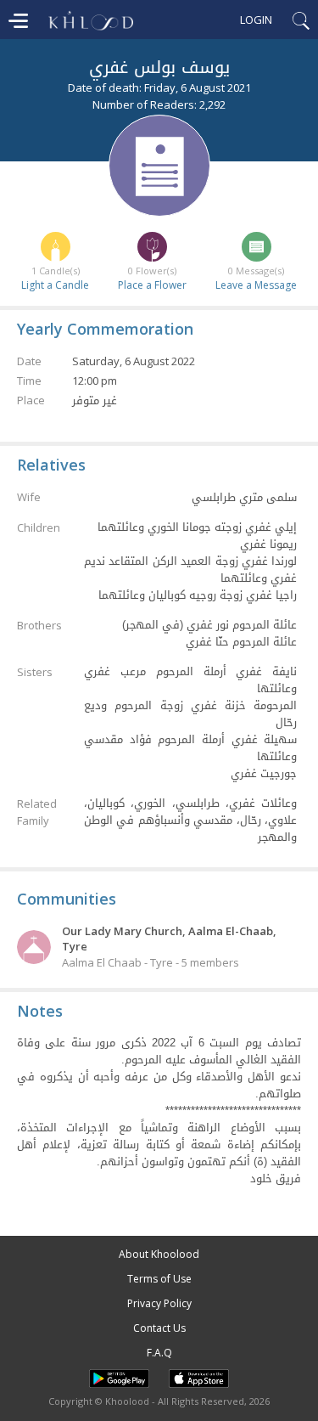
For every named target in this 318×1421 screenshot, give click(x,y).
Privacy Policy (159, 1303)
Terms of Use (159, 1279)
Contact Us (159, 1328)
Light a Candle (55, 285)
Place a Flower (152, 285)
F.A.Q (159, 1352)
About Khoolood (159, 1254)
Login (256, 19)
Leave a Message (256, 285)
